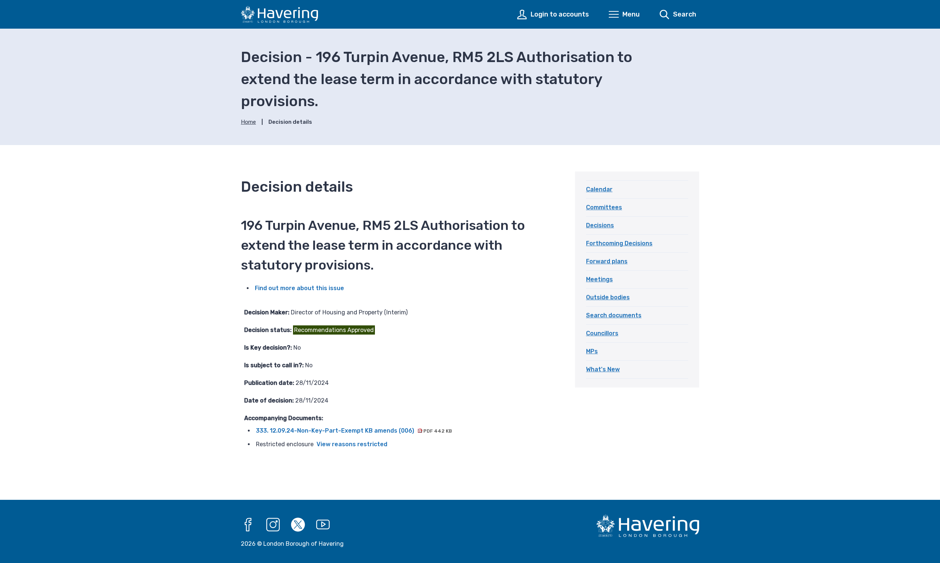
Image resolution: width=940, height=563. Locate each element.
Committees (604, 207)
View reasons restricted (352, 444)
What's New (603, 369)
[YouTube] (323, 525)
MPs (592, 351)
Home (248, 122)
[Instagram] (273, 525)
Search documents (613, 315)
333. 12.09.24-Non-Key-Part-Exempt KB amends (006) (354, 430)
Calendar (599, 189)
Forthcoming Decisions (619, 243)
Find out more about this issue (299, 288)
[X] (298, 525)
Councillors (602, 333)
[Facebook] (248, 525)
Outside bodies (608, 297)
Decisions (600, 225)
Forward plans (607, 261)
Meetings (599, 279)
